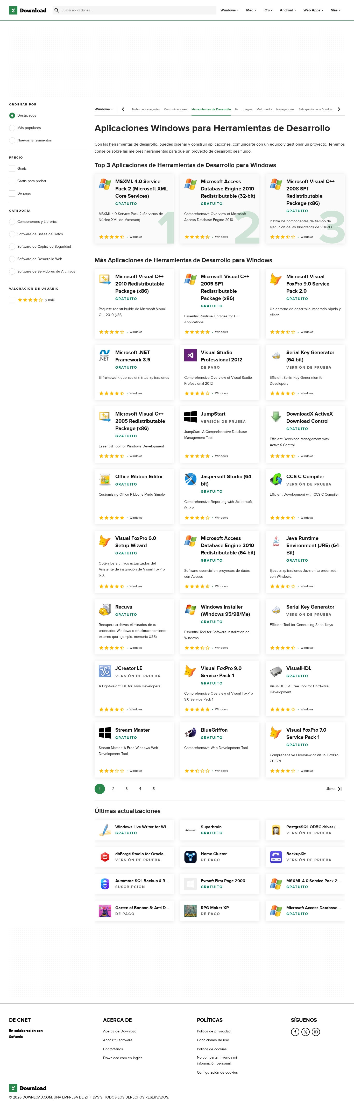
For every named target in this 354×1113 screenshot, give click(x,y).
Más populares (29, 128)
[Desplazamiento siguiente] (338, 109)
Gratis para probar (31, 181)
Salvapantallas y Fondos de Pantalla (323, 109)
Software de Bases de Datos (40, 234)
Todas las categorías (146, 109)
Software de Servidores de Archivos (46, 271)
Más (334, 10)
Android (286, 10)
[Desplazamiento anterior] (123, 109)
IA (236, 109)
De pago (24, 193)
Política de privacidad (214, 1031)
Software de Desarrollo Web (39, 259)
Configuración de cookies (217, 1072)
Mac (249, 10)
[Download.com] (27, 10)
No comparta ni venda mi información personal (217, 1060)
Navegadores (285, 109)
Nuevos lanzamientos (34, 140)
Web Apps (311, 10)
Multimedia (264, 109)
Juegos (247, 109)
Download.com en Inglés (123, 1058)
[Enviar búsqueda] (57, 10)
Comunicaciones (175, 109)
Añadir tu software (117, 1040)
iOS (267, 10)
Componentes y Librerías (37, 221)
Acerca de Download (120, 1031)
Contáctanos (113, 1049)
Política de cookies (212, 1049)
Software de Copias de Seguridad (44, 246)
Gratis (22, 168)
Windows (228, 10)
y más (50, 299)
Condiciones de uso (213, 1040)
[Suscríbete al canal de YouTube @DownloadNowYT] (316, 1032)
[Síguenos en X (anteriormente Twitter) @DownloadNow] (305, 1032)
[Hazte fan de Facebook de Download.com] (295, 1032)
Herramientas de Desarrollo (211, 109)
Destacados (26, 115)
